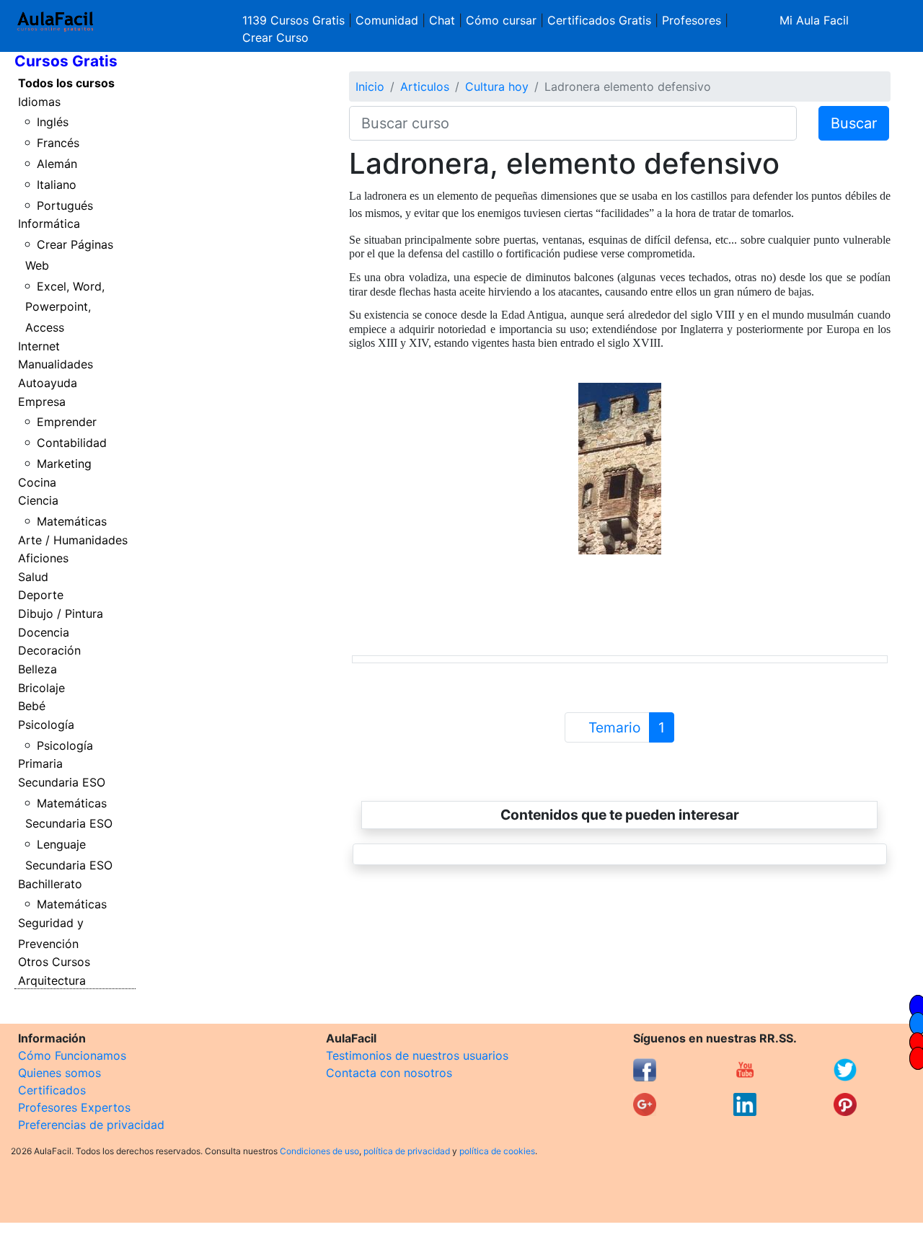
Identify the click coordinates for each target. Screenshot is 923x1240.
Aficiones (43, 558)
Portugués (65, 205)
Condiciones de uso (319, 1151)
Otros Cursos (54, 962)
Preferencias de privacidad (91, 1124)
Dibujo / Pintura (60, 613)
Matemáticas (72, 521)
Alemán (57, 163)
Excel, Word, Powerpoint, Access (65, 307)
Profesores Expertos (74, 1107)
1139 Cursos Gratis (295, 20)
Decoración (49, 650)
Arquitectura (52, 980)
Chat (442, 20)
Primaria (40, 763)
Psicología (46, 724)
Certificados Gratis (599, 20)
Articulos (424, 86)
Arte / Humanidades (73, 540)
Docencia (43, 632)
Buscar (854, 123)
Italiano (56, 184)
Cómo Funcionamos (72, 1055)
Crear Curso (275, 37)
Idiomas (39, 101)
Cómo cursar (501, 20)
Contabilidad (72, 442)
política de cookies (497, 1151)
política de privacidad (406, 1151)
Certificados (52, 1090)
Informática (49, 223)
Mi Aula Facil (814, 20)
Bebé (31, 706)
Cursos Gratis (66, 61)
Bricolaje (41, 688)
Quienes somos (59, 1073)
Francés (58, 143)
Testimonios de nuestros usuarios (417, 1055)
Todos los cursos (66, 83)
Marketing (64, 463)
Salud (33, 577)
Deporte (40, 595)
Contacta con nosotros (389, 1073)
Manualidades (55, 364)
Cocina (37, 482)
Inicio (369, 86)
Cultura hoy (497, 86)
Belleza (37, 669)
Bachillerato (50, 884)
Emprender (67, 422)
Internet (39, 346)
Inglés (53, 122)
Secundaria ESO (61, 782)
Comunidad (386, 20)
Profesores (691, 20)
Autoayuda (47, 383)
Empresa (42, 401)
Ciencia (38, 500)
